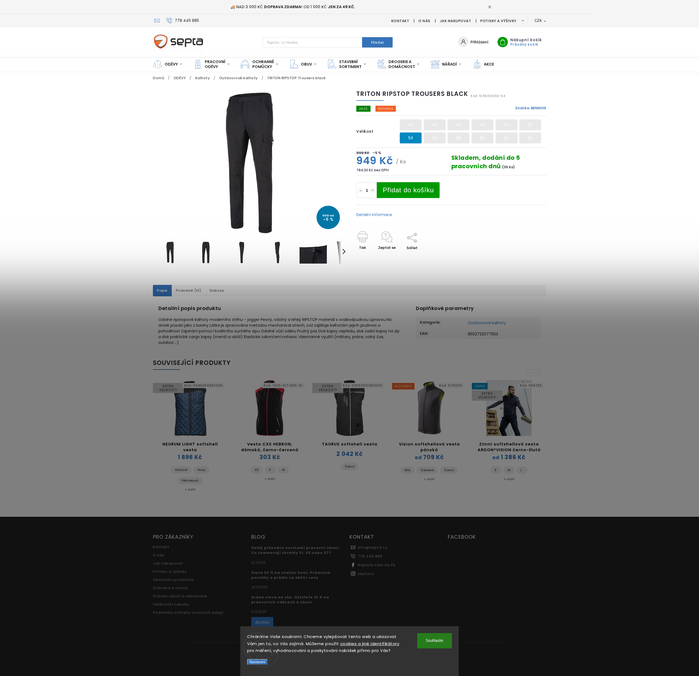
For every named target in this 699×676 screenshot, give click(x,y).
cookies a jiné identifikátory (369, 644)
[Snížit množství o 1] (360, 190)
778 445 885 (370, 556)
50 (506, 124)
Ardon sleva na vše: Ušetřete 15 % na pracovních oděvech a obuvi (290, 599)
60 (482, 137)
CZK (538, 21)
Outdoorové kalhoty (487, 323)
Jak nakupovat (455, 20)
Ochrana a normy (170, 588)
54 (410, 137)
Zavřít (528, 257)
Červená (427, 470)
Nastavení (257, 662)
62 (506, 137)
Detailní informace (374, 214)
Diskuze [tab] (217, 290)
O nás (424, 20)
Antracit (181, 470)
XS (257, 470)
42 (410, 124)
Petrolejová (190, 480)
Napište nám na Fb (377, 565)
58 (458, 137)
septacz (366, 573)
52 (530, 124)
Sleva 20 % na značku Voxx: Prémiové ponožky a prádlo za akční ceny (291, 575)
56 (434, 137)
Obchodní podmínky (173, 579)
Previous (531, 373)
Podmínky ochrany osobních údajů (188, 612)
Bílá (407, 470)
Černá (349, 466)
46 (458, 124)
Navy (201, 470)
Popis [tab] (162, 290)
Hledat (377, 42)
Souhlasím (434, 640)
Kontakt (400, 20)
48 (482, 124)
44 (434, 124)
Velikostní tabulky (171, 604)
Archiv (262, 622)
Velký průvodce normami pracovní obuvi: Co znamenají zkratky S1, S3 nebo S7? (295, 550)
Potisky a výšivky (498, 20)
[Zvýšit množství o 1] (372, 190)
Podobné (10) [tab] (189, 290)
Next (539, 373)
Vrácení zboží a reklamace (180, 596)
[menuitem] (170, 64)
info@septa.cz (372, 547)
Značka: (530, 108)
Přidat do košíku (408, 190)
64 (530, 137)
